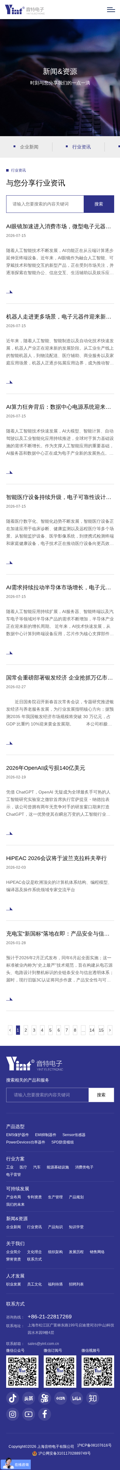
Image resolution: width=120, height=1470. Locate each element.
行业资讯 (81, 146)
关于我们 (15, 1243)
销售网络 (97, 1252)
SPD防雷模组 (62, 1142)
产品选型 (15, 1126)
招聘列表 (76, 1284)
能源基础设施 (58, 1167)
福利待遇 (55, 1284)
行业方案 (15, 1158)
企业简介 (13, 1252)
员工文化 (34, 1284)
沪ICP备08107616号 (94, 1445)
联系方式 (34, 1259)
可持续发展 (17, 1188)
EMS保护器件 (17, 1135)
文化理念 (34, 1252)
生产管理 (55, 1197)
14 (92, 1030)
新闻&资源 (17, 1218)
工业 (10, 1167)
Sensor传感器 (74, 1135)
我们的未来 (15, 1204)
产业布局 (13, 1197)
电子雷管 (13, 1174)
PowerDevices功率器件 (25, 1142)
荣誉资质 (13, 1259)
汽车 (37, 1167)
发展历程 (76, 1252)
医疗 (23, 1167)
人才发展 (15, 1275)
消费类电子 (84, 1167)
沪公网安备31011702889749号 (64, 1453)
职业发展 (13, 1284)
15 (101, 1030)
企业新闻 (29, 146)
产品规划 (76, 1197)
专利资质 (34, 1197)
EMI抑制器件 (45, 1135)
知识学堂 (76, 1227)
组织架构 (55, 1252)
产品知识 (55, 1227)
